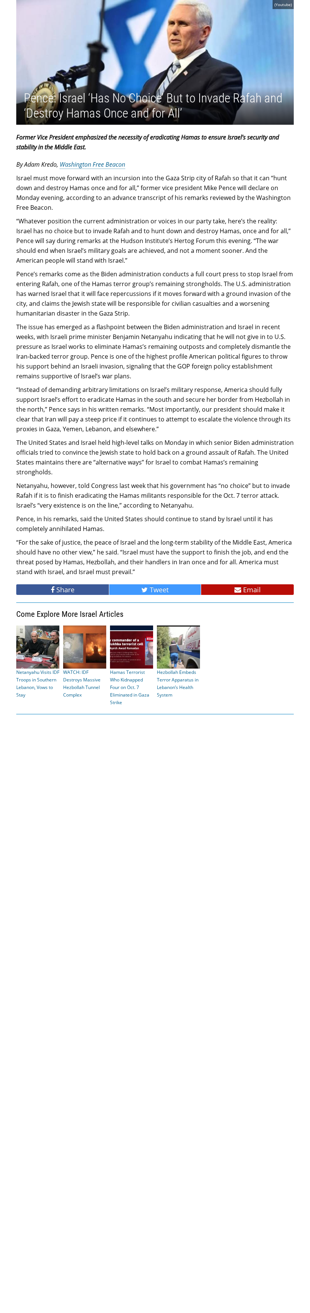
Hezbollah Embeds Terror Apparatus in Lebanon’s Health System (177, 683)
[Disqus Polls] (155, 816)
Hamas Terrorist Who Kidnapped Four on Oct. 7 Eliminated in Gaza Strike (129, 687)
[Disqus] (155, 1012)
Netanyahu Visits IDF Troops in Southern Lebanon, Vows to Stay (37, 683)
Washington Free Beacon (92, 164)
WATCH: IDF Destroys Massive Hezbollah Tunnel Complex (82, 683)
